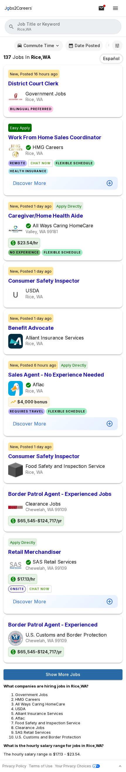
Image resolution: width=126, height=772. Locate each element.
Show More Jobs (63, 674)
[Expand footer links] (120, 766)
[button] (63, 26)
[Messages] (101, 8)
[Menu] (115, 8)
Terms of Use (40, 766)
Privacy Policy (14, 766)
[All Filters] (117, 45)
